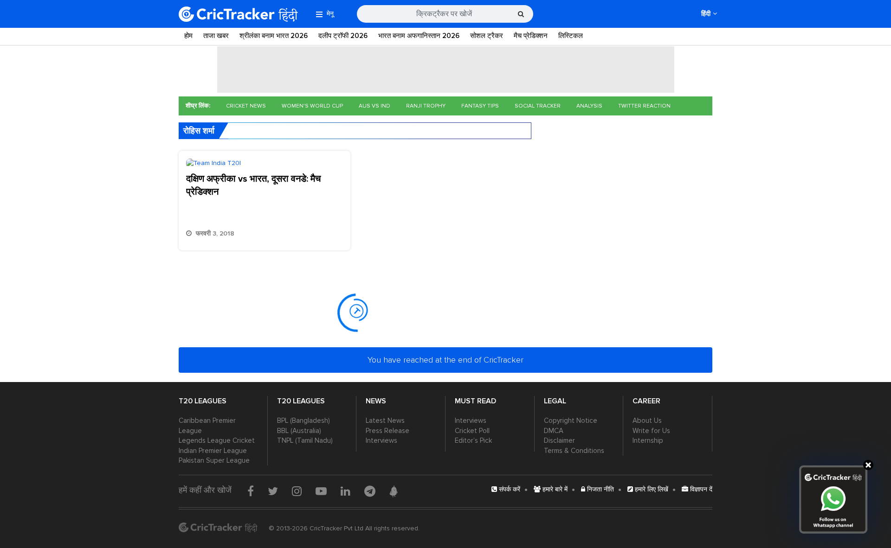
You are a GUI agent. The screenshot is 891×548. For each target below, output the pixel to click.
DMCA (553, 431)
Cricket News (246, 105)
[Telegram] (369, 491)
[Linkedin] (345, 491)
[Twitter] (273, 491)
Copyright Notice (570, 420)
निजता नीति (599, 489)
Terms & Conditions (574, 450)
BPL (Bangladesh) (303, 420)
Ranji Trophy (426, 105)
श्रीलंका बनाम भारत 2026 (273, 36)
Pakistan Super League (214, 460)
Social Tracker (538, 105)
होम (188, 36)
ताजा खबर (216, 36)
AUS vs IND (374, 105)
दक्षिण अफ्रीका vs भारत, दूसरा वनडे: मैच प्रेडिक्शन (253, 185)
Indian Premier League (213, 450)
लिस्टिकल (570, 36)
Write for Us (651, 431)
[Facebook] (250, 491)
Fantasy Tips (480, 105)
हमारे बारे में (554, 489)
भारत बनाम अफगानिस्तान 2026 (418, 36)
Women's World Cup (312, 105)
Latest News (385, 420)
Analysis (589, 105)
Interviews (381, 440)
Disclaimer (559, 440)
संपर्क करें (508, 489)
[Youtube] (321, 491)
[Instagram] (297, 491)
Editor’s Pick (473, 440)
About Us (647, 420)
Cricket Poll (472, 431)
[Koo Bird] (393, 491)
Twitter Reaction (644, 105)
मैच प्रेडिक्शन (531, 36)
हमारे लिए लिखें (650, 489)
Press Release (387, 431)
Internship (648, 440)
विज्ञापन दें (700, 489)
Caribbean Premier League (207, 425)
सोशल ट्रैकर (486, 36)
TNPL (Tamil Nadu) (305, 440)
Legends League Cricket (217, 440)
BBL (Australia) (299, 431)
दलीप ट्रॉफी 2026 (343, 36)
